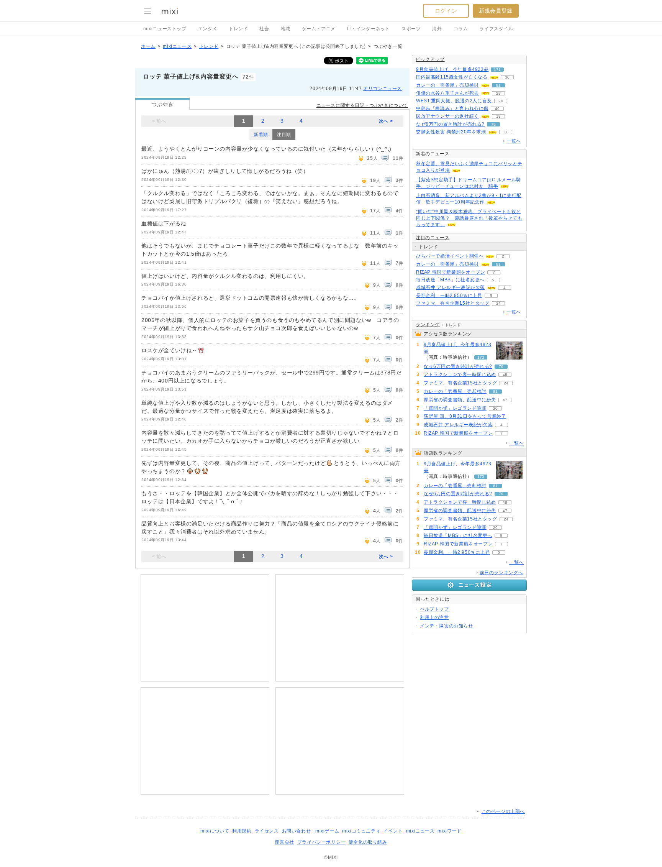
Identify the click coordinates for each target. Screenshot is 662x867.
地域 (285, 28)
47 (505, 400)
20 (495, 408)
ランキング (428, 324)
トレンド (238, 28)
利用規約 (241, 831)
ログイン (446, 11)
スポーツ (411, 28)
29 (498, 93)
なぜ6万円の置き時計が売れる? (450, 124)
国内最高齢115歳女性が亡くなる (452, 77)
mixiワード (449, 831)
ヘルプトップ (434, 609)
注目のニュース (432, 237)
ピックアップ (430, 59)
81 (498, 85)
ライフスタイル (496, 28)
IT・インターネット (368, 28)
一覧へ (513, 141)
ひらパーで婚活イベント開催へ (449, 256)
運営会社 (284, 842)
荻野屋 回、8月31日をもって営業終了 (465, 416)
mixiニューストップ (165, 28)
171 (497, 69)
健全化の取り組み (368, 842)
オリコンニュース (382, 88)
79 (493, 124)
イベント (393, 831)
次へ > (386, 121)
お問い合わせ (296, 831)
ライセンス (267, 831)
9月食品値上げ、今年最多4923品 (452, 69)
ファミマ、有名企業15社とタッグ (453, 303)
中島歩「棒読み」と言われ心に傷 (452, 108)
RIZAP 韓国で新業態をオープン (450, 272)
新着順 (261, 134)
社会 (264, 28)
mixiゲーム (327, 831)
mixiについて (214, 831)
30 (507, 77)
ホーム (148, 46)
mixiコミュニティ (361, 831)
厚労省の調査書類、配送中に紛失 (460, 399)
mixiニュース (177, 46)
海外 (437, 28)
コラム (461, 28)
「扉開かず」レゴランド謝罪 (455, 408)
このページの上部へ (503, 811)
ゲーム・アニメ (319, 28)
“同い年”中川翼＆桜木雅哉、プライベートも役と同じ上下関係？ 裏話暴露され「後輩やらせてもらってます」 (469, 218)
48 (505, 375)
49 (497, 109)
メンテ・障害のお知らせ (446, 626)
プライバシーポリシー (321, 842)
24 (500, 101)
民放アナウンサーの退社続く (447, 116)
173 (480, 357)
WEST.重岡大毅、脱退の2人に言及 (454, 100)
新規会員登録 (496, 11)
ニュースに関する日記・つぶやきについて (362, 105)
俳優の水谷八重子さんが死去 (447, 93)
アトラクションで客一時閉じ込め (460, 374)
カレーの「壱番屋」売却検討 (447, 85)
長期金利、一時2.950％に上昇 (449, 295)
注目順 (284, 134)
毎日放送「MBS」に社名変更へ (450, 279)
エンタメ (207, 28)
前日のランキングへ (501, 572)
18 (498, 116)
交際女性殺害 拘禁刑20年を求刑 (451, 132)
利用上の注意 (434, 617)
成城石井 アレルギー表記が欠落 (450, 287)
